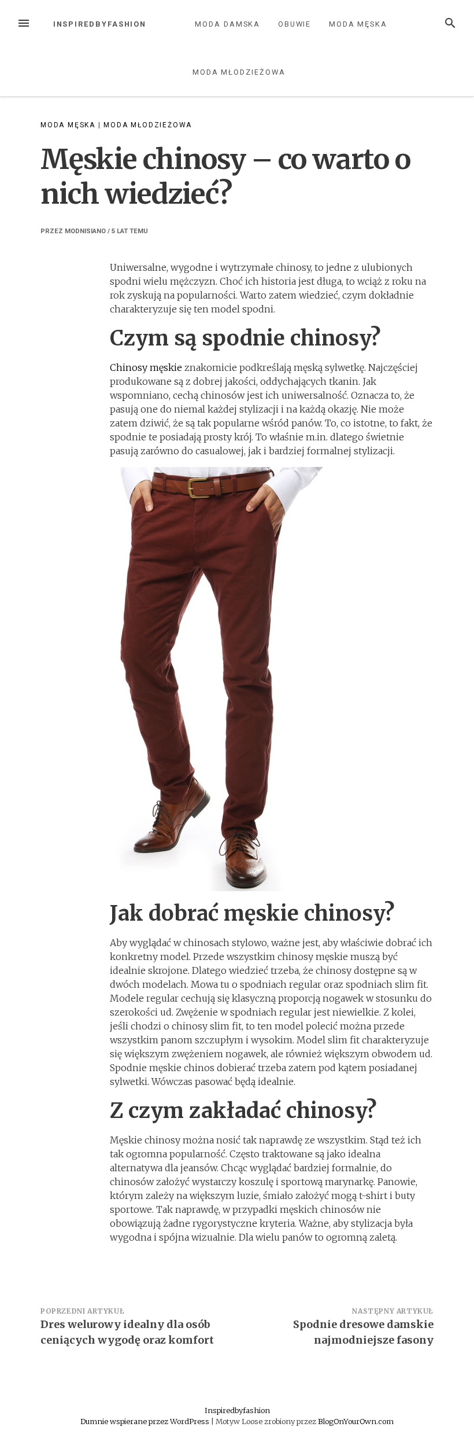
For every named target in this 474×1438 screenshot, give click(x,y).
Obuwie (295, 24)
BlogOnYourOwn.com (356, 1421)
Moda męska (358, 24)
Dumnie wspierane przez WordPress (145, 1421)
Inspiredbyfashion (100, 24)
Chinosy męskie (146, 367)
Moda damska (227, 24)
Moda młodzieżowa (239, 72)
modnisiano (85, 231)
